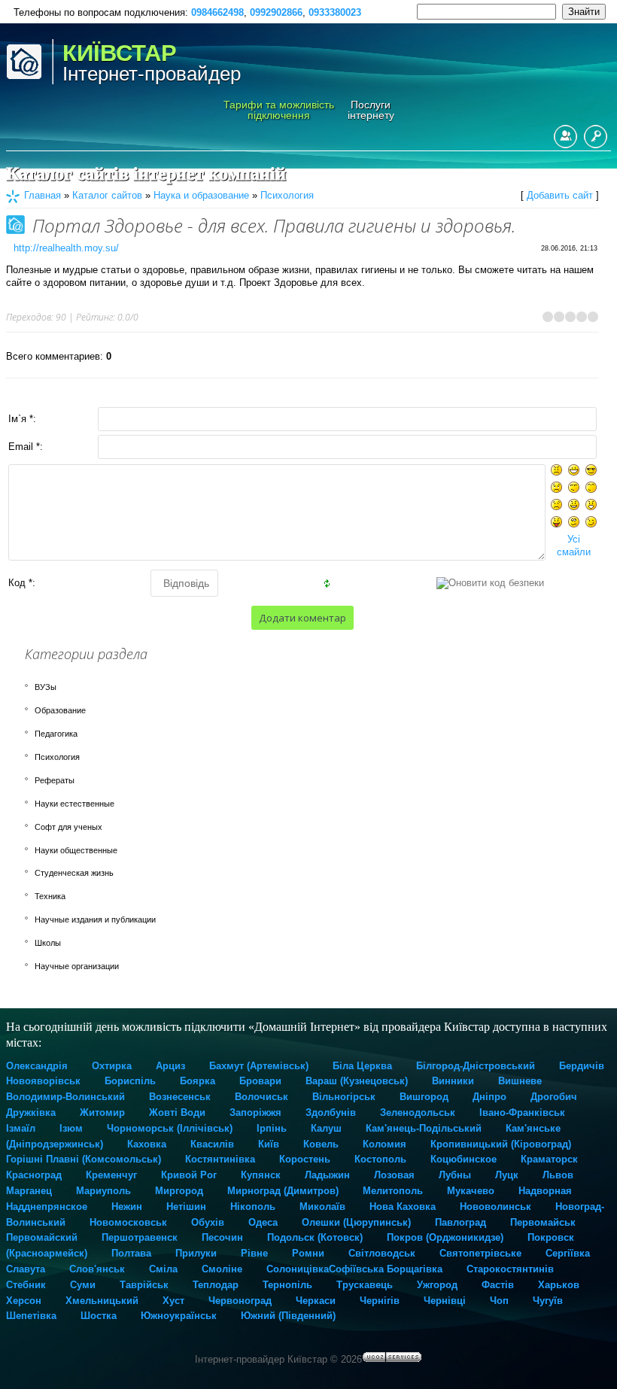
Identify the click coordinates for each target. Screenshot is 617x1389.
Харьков (558, 1284)
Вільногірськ (343, 1096)
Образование (60, 710)
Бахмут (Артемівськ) (258, 1065)
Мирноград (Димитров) (283, 1190)
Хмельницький (101, 1300)
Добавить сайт (560, 195)
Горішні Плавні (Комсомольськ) (83, 1159)
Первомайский (42, 1237)
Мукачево (470, 1190)
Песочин (222, 1237)
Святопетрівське (480, 1253)
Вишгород (424, 1096)
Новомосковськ (128, 1222)
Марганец (29, 1190)
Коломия (384, 1144)
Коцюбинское (463, 1159)
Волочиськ (261, 1096)
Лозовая (394, 1175)
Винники (453, 1081)
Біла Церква (362, 1065)
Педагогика (56, 733)
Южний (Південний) (288, 1315)
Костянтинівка (220, 1159)
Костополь (380, 1159)
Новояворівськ (43, 1081)
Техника (50, 896)
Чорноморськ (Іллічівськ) (170, 1128)
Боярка (197, 1081)
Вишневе (520, 1081)
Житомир (102, 1112)
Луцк (506, 1175)
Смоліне (222, 1269)
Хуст (173, 1300)
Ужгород (437, 1284)
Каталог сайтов (107, 195)
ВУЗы (45, 686)
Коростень (304, 1159)
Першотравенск (140, 1237)
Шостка (99, 1315)
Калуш (326, 1128)
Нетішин (186, 1206)
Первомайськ (543, 1222)
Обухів (207, 1222)
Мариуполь (103, 1190)
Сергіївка (568, 1253)
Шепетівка (31, 1315)
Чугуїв (548, 1300)
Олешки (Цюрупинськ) (356, 1222)
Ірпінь (272, 1128)
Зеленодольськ (417, 1112)
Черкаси (316, 1300)
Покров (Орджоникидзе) (445, 1237)
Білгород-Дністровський (475, 1065)
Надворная (545, 1190)
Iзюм (71, 1128)
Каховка (146, 1144)
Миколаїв (322, 1206)
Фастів (498, 1284)
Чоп (499, 1300)
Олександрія (37, 1065)
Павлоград (460, 1222)
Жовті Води (177, 1112)
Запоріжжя (255, 1112)
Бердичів (581, 1065)
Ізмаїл (20, 1128)
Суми (83, 1284)
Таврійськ (144, 1284)
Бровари (260, 1081)
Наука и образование (201, 195)
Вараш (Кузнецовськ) (356, 1081)
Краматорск (549, 1159)
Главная (42, 195)
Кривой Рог (189, 1175)
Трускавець (364, 1284)
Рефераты (54, 780)
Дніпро (489, 1096)
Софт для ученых (68, 826)
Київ (268, 1144)
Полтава (131, 1253)
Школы (48, 942)
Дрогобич (553, 1096)
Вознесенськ (180, 1096)
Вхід (595, 136)
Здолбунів (330, 1112)
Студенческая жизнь (74, 872)
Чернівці (445, 1300)
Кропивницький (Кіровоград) (500, 1144)
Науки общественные (76, 850)
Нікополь (252, 1206)
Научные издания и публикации (95, 919)
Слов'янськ (97, 1269)
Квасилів (212, 1144)
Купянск (261, 1175)
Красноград (34, 1175)
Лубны (455, 1175)
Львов (558, 1175)
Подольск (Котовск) (315, 1237)
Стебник (26, 1284)
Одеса (263, 1222)
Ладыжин (327, 1175)
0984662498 (217, 12)
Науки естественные (74, 803)
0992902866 (276, 12)
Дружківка (31, 1112)
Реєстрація (565, 136)
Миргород (179, 1190)
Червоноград (240, 1300)
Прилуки (196, 1253)
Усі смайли (574, 545)
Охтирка (112, 1065)
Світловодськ (381, 1253)
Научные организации (77, 966)
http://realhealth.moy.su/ (66, 248)
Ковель (321, 1144)
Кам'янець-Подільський (424, 1128)
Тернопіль (287, 1284)
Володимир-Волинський (65, 1096)
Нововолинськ (495, 1206)
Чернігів (380, 1300)
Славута (25, 1269)
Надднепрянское (46, 1206)
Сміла (163, 1269)
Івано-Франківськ (522, 1112)
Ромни (308, 1253)
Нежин (126, 1206)
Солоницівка (297, 1269)
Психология (287, 195)
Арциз (170, 1065)
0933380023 (334, 12)
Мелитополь (393, 1190)
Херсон (23, 1300)
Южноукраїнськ (179, 1315)
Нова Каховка (402, 1206)
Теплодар (216, 1284)
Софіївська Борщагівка (385, 1269)
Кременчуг (111, 1175)
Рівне (254, 1253)
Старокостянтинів (510, 1269)
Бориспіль (130, 1081)
